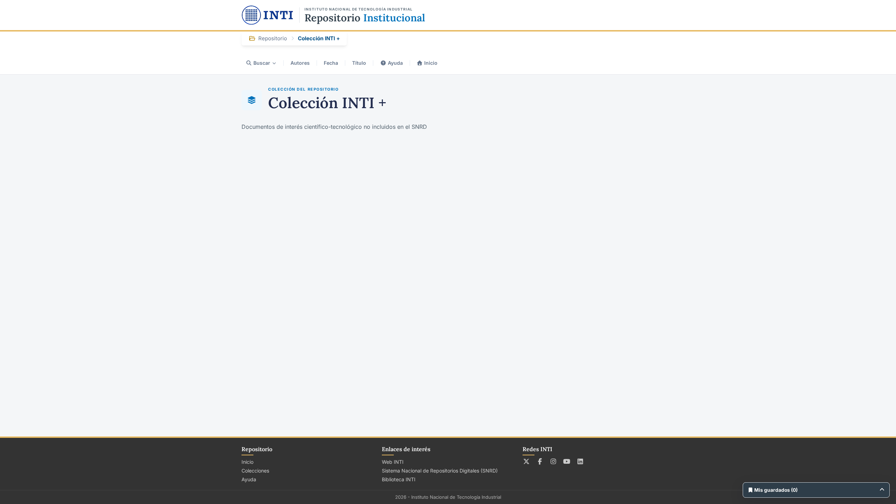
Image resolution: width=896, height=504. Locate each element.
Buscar (261, 63)
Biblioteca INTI (398, 479)
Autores (300, 63)
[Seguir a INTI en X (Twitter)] (527, 461)
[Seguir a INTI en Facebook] (540, 461)
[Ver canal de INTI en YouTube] (567, 461)
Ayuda (395, 63)
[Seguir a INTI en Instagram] (554, 461)
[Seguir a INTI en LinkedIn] (580, 461)
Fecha (331, 63)
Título (359, 63)
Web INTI (393, 462)
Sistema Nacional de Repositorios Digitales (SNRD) (440, 471)
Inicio (431, 63)
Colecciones (255, 471)
